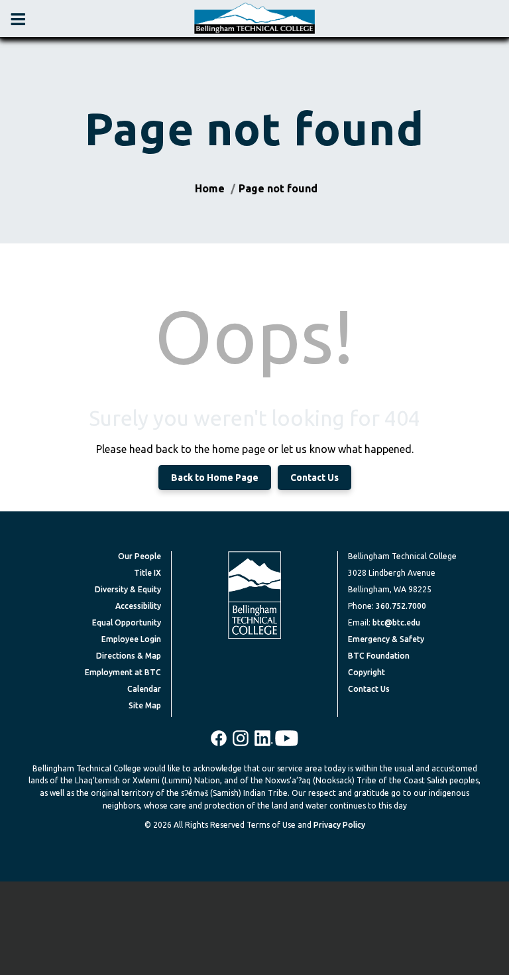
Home (210, 188)
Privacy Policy (339, 824)
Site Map (145, 705)
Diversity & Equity (128, 589)
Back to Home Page (214, 477)
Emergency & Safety (386, 639)
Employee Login (131, 639)
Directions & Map (128, 655)
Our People (139, 556)
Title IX (147, 572)
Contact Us (314, 477)
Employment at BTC (123, 672)
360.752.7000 (401, 606)
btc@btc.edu (396, 622)
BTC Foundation (379, 655)
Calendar (144, 688)
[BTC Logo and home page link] (254, 18)
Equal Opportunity (126, 622)
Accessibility (138, 606)
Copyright (366, 672)
